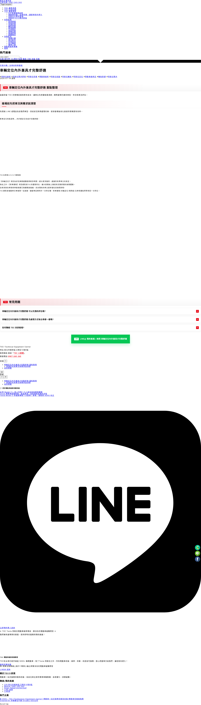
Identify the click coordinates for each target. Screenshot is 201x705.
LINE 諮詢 (8, 690)
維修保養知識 (5, 665)
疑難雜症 (12, 35)
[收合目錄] (5, 361)
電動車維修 (44, 77)
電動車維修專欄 (10, 47)
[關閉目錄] (6, 376)
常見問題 (8, 368)
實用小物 (12, 45)
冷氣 (29, 59)
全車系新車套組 (16, 65)
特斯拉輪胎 (67, 77)
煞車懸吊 (12, 42)
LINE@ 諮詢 (5, 670)
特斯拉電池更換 (19, 77)
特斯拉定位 (78, 77)
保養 (38, 59)
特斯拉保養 (32, 77)
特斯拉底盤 (55, 77)
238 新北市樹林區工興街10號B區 (18, 685)
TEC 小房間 (19, 353)
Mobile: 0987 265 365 (14, 686)
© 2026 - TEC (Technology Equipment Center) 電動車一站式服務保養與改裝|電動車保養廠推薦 (42, 699)
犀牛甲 (7, 59)
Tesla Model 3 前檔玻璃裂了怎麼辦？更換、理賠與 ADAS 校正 (27, 395)
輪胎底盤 (12, 27)
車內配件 (12, 40)
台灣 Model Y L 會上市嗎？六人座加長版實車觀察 (21, 392)
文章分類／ (4, 65)
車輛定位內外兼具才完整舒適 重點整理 (20, 365)
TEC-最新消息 (10, 8)
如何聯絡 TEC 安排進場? (13, 328)
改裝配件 (8, 37)
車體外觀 (12, 38)
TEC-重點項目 (10, 11)
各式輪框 (12, 43)
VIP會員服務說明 (15, 13)
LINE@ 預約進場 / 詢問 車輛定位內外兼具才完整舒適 (103, 339)
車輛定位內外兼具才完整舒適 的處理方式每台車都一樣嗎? (28, 319)
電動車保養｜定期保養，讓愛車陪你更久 (25, 15)
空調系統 (12, 25)
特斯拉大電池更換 (15, 16)
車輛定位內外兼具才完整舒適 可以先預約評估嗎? (24, 311)
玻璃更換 (12, 33)
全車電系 (12, 30)
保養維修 (8, 20)
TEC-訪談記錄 (10, 10)
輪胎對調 (102, 77)
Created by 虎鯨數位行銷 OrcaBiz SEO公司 (19, 701)
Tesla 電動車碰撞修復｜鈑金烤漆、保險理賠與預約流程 (23, 394)
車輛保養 (12, 32)
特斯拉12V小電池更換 (17, 18)
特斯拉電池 (112, 77)
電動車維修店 (90, 77)
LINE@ (7, 691)
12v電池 (14, 59)
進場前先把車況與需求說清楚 (18, 366)
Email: (15, 688)
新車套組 (12, 21)
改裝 (33, 59)
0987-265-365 (11, 2)
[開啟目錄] (2, 372)
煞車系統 (12, 23)
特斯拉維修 (6, 77)
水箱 (2, 59)
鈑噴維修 (12, 28)
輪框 (25, 59)
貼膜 (20, 59)
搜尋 (6, 48)
